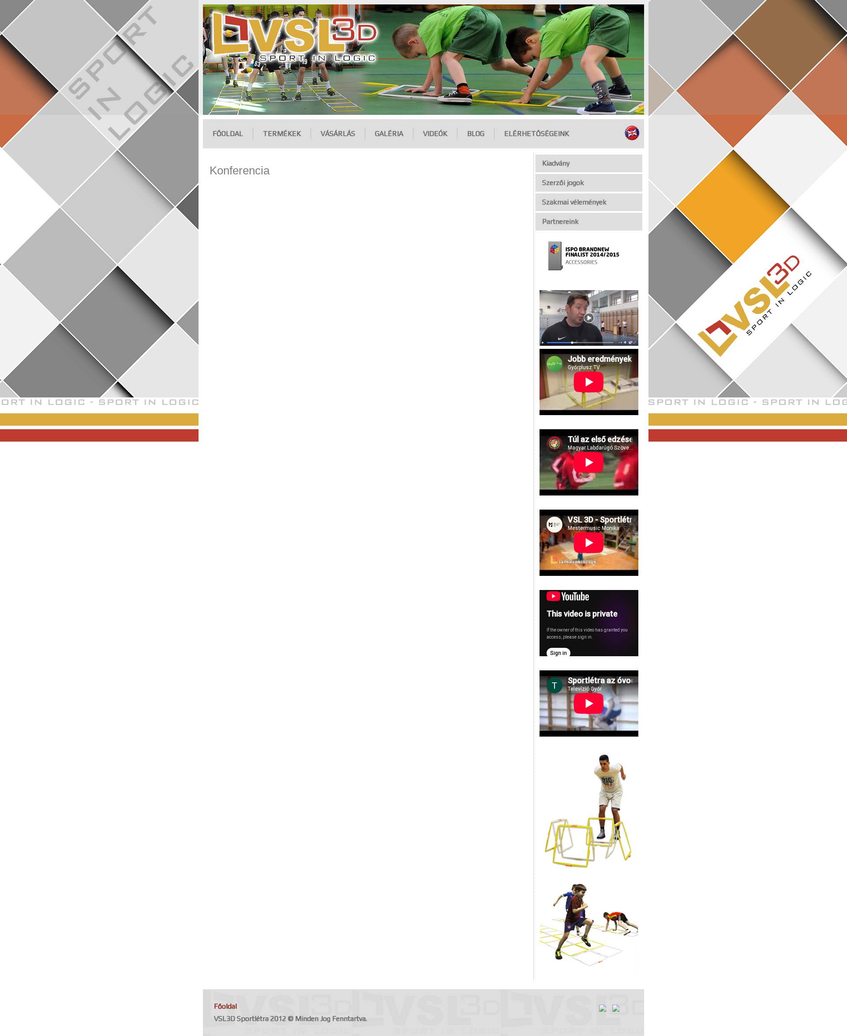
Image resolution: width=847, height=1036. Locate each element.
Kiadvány (556, 163)
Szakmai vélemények (574, 202)
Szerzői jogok (563, 182)
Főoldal (228, 133)
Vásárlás (338, 133)
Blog (475, 133)
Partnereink (560, 221)
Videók (435, 133)
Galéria (389, 133)
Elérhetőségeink (536, 133)
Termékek (282, 133)
